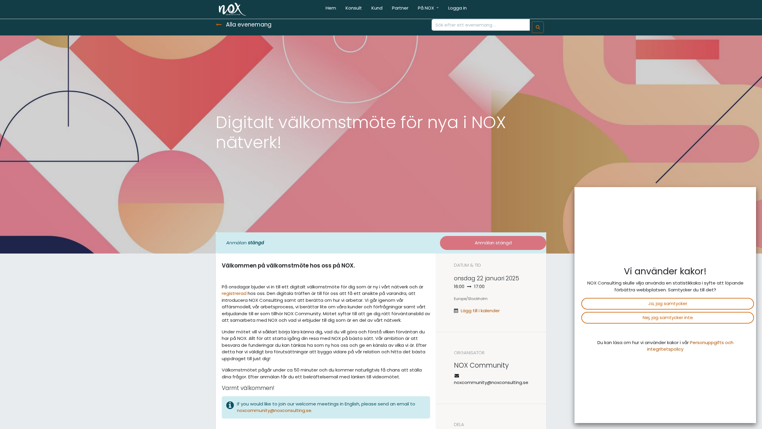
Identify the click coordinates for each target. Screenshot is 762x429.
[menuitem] (331, 9)
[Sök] (538, 27)
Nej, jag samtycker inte (668, 317)
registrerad (234, 293)
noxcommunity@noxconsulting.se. (275, 410)
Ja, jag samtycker (667, 303)
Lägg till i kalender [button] (480, 310)
